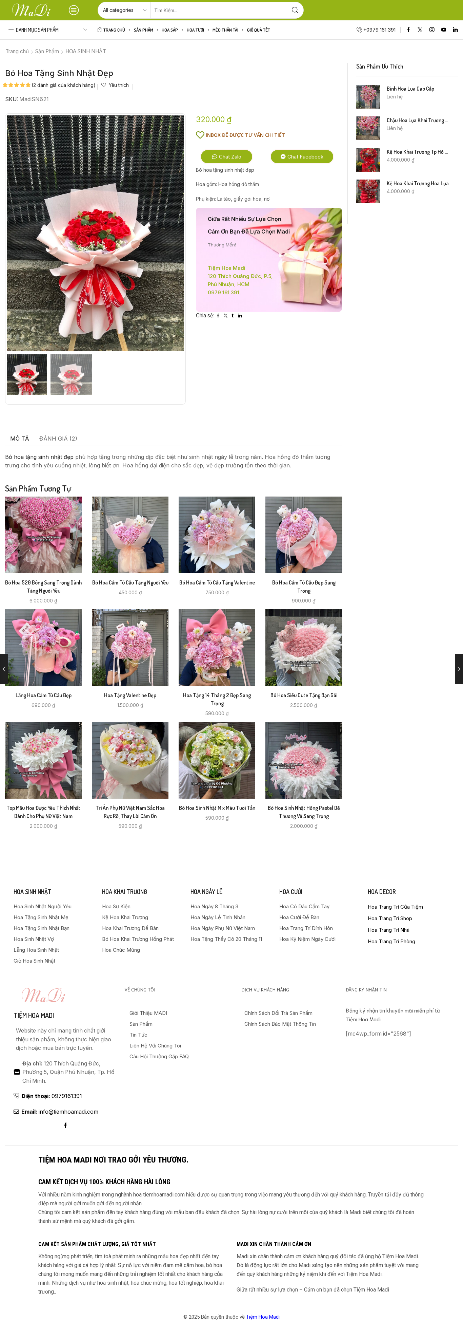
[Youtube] (443, 30)
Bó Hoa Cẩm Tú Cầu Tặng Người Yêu (130, 582)
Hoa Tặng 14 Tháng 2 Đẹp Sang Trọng (217, 699)
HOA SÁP (170, 30)
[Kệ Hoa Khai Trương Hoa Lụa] (368, 191)
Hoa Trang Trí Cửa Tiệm (395, 907)
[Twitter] (420, 30)
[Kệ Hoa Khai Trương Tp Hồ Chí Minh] (368, 160)
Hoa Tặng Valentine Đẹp (130, 695)
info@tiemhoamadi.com (59, 1112)
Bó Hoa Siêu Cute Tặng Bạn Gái (303, 695)
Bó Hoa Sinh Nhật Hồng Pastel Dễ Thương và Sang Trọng (304, 811)
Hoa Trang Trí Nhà (388, 930)
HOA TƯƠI (195, 30)
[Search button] (295, 10)
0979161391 (51, 1096)
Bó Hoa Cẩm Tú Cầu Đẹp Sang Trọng (304, 586)
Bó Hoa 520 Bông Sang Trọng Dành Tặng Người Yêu (43, 586)
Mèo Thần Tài (225, 30)
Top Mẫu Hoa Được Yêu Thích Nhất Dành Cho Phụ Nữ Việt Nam (43, 811)
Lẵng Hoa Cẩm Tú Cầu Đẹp (44, 695)
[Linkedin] (455, 30)
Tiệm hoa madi (34, 1015)
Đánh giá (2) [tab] (58, 438)
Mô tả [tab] (19, 438)
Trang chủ (17, 51)
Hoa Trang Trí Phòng (391, 941)
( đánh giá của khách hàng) (64, 85)
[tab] (19, 439)
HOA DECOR (382, 891)
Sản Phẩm (143, 30)
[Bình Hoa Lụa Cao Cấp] (368, 97)
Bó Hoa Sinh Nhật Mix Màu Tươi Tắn (217, 807)
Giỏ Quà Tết (258, 30)
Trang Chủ (114, 30)
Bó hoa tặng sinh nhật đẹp (39, 456)
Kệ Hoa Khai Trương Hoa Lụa (418, 183)
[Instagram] (432, 30)
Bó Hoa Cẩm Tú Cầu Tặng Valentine (217, 582)
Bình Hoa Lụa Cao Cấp (410, 88)
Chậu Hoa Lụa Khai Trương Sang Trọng (418, 120)
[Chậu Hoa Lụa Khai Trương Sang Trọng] (368, 128)
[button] (226, 156)
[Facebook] (408, 30)
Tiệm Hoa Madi (263, 1317)
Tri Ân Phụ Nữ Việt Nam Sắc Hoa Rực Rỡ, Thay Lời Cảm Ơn (130, 811)
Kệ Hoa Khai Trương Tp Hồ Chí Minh (418, 151)
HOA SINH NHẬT (85, 51)
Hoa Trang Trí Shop (390, 918)
